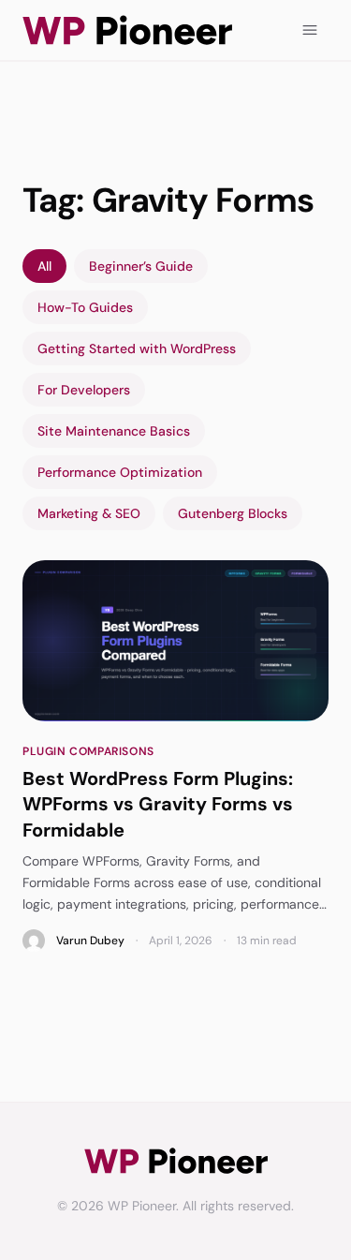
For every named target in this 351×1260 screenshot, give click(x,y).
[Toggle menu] (310, 30)
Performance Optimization (119, 472)
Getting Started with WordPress (136, 348)
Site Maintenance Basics (113, 430)
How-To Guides (85, 307)
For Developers (83, 389)
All (44, 266)
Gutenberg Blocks (232, 513)
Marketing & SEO (88, 513)
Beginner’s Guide (141, 266)
